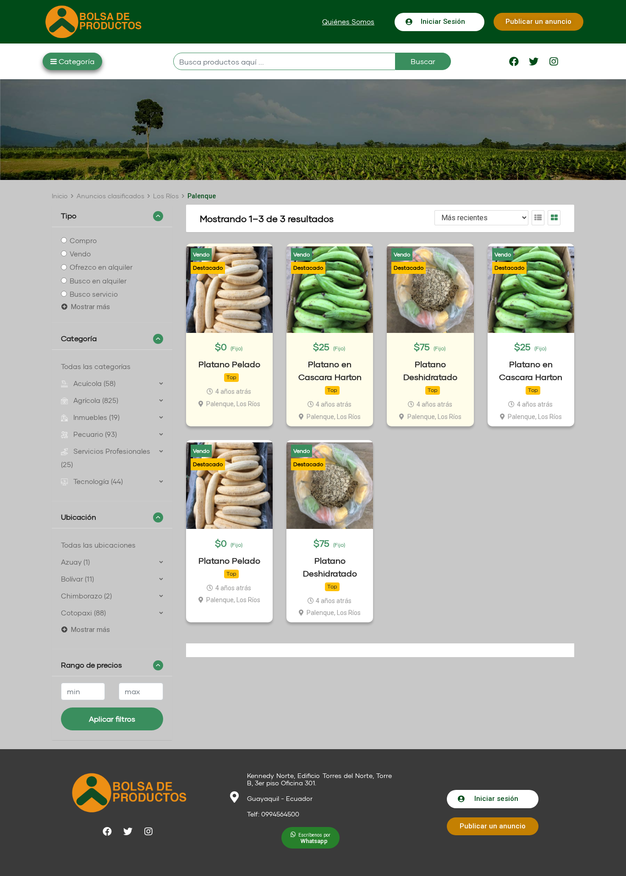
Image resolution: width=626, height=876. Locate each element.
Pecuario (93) (95, 434)
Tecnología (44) (98, 481)
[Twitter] (534, 61)
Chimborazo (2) (86, 596)
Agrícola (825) (95, 400)
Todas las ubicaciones (98, 545)
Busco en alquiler (98, 281)
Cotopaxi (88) (83, 613)
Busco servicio (94, 294)
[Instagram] (553, 61)
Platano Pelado (229, 364)
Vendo (80, 254)
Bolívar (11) (77, 579)
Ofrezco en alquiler (101, 267)
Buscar (423, 61)
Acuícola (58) (94, 383)
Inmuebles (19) (96, 417)
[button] (348, 22)
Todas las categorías (96, 366)
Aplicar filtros (112, 718)
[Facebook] (514, 61)
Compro (83, 240)
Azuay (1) (75, 562)
